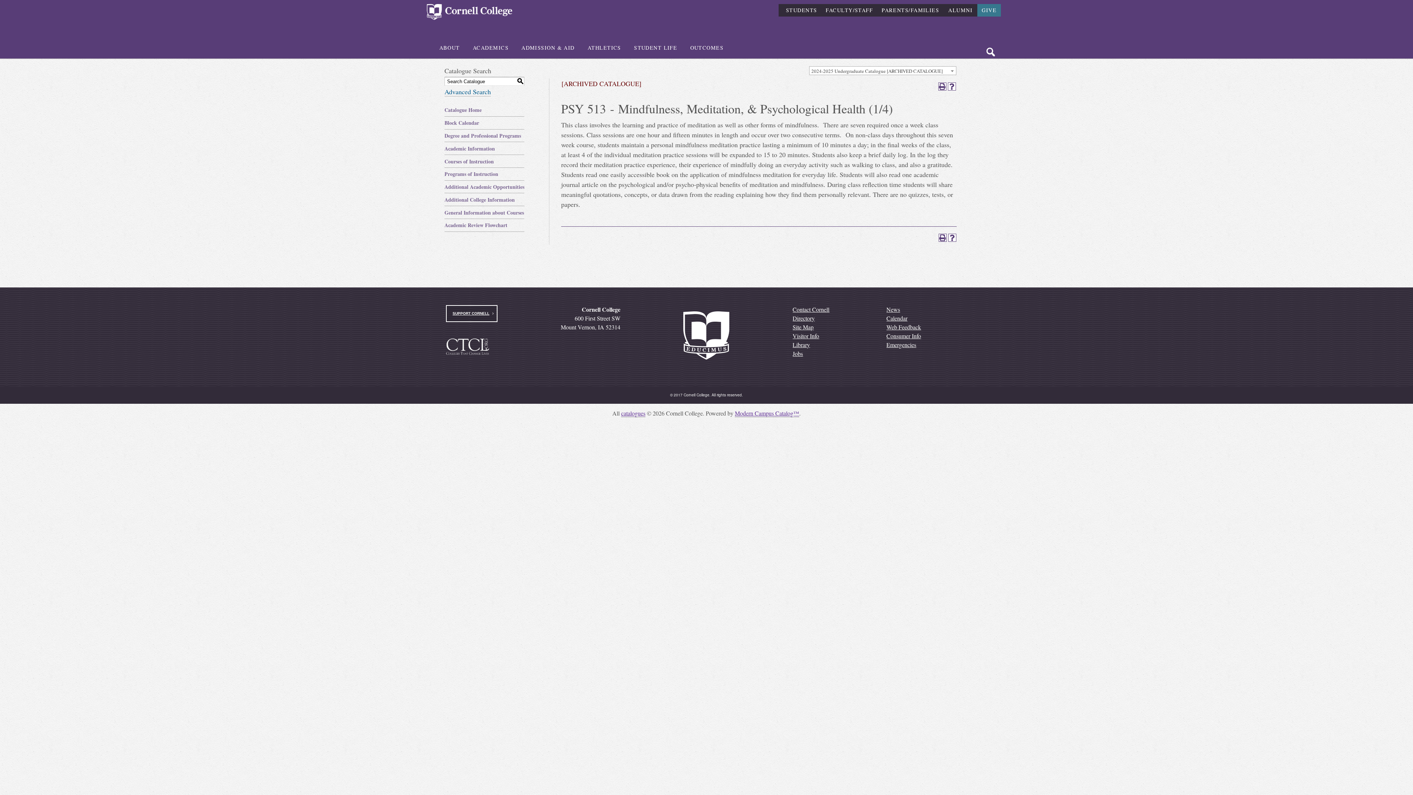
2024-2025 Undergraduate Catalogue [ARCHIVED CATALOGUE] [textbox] (877, 71)
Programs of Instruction (471, 174)
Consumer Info (903, 336)
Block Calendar (462, 123)
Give (989, 10)
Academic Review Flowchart (476, 225)
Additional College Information (480, 200)
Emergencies (901, 345)
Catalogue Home (463, 110)
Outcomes (707, 47)
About (449, 47)
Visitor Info (806, 336)
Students (801, 10)
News (893, 309)
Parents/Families (910, 10)
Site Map (803, 327)
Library (801, 345)
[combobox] (882, 70)
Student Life (655, 47)
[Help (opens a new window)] (952, 86)
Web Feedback (903, 327)
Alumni (960, 10)
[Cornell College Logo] (469, 12)
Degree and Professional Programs (483, 135)
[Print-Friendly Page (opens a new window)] (942, 86)
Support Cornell (471, 313)
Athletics (604, 47)
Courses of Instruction (469, 161)
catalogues (633, 413)
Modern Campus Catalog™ (767, 413)
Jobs (798, 353)
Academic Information (470, 148)
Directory (804, 318)
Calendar (896, 318)
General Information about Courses (484, 212)
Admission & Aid (548, 47)
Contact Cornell (811, 309)
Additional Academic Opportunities (484, 187)
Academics (491, 47)
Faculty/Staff (849, 10)
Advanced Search (468, 91)
